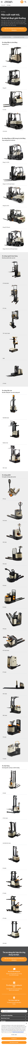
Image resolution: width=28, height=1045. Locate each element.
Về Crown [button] (3, 1021)
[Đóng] (26, 1023)
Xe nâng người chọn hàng (19, 37)
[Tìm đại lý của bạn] (22, 1)
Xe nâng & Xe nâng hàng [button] (6, 1015)
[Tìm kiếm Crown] (25, 2)
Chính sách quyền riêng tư (18, 1031)
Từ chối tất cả (14, 1038)
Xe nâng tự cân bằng (6, 37)
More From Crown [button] (5, 1018)
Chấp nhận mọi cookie (14, 1042)
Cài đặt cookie (14, 1034)
